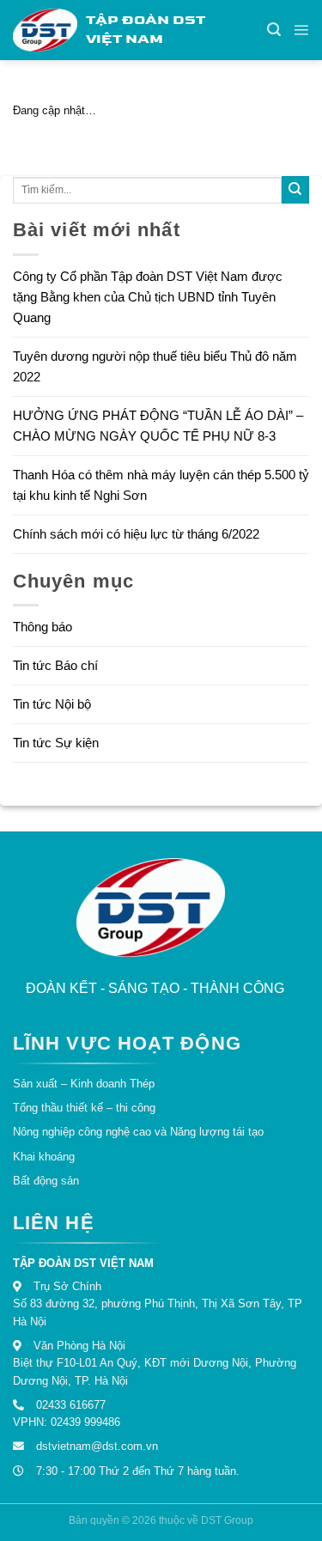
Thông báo (42, 626)
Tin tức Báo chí (55, 665)
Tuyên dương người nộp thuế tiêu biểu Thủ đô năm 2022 (155, 366)
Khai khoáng (44, 1156)
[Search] (274, 29)
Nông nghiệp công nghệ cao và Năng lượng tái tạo (138, 1131)
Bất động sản (46, 1180)
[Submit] (295, 190)
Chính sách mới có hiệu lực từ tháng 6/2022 (136, 534)
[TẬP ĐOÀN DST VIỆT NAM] (45, 30)
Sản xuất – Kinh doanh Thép (84, 1083)
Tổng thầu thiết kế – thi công (84, 1107)
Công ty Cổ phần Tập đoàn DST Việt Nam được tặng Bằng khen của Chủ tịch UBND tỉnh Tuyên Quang (148, 297)
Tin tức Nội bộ (52, 704)
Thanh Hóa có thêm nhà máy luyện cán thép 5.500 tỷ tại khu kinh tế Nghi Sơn (161, 484)
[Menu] (301, 29)
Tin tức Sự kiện (56, 742)
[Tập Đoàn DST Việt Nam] (150, 906)
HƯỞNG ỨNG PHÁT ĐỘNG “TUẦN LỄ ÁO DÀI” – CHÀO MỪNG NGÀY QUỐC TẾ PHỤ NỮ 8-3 (158, 425)
